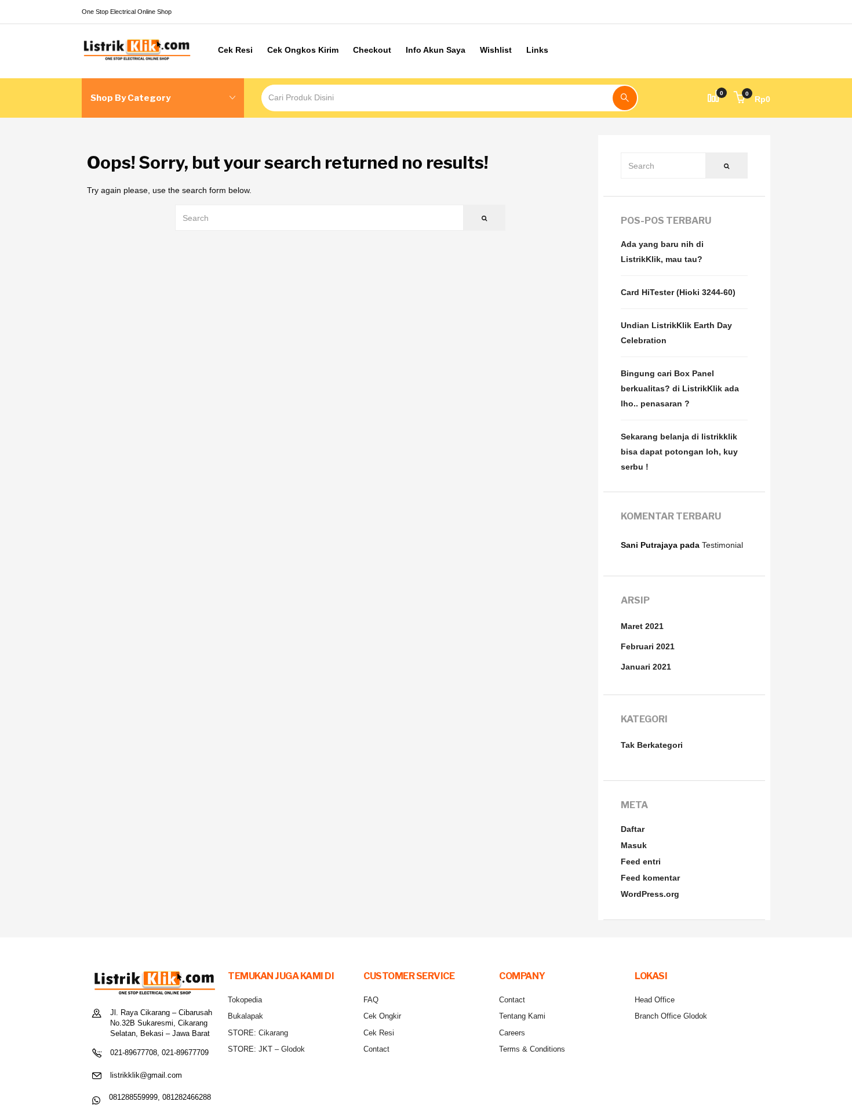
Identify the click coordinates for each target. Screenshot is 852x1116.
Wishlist (496, 49)
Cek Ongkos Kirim (302, 49)
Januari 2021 (646, 666)
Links (537, 49)
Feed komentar (650, 877)
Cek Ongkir (382, 1016)
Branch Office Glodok (671, 1016)
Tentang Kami (522, 1016)
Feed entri (641, 861)
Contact (376, 1049)
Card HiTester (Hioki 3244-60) (678, 292)
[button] (752, 99)
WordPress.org (650, 894)
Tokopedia (245, 999)
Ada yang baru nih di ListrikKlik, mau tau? (662, 251)
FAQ (370, 999)
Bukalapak (245, 1016)
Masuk (634, 845)
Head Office (655, 999)
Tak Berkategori (652, 745)
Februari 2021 (648, 646)
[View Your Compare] (713, 98)
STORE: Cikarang (258, 1032)
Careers (512, 1032)
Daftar (633, 829)
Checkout (372, 49)
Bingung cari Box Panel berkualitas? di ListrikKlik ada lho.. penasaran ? (680, 388)
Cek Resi (235, 49)
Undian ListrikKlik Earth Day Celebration (676, 333)
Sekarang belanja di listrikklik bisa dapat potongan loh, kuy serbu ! (679, 451)
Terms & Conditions (532, 1049)
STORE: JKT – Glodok (266, 1049)
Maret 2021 (642, 626)
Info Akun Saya (435, 49)
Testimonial (722, 545)
